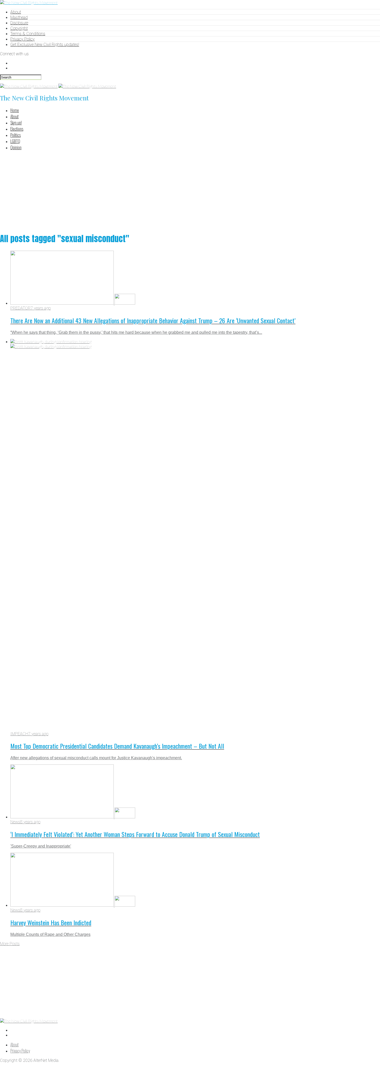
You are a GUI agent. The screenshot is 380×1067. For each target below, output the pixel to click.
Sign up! (16, 123)
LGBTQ (15, 141)
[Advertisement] (190, 191)
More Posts (10, 943)
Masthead (19, 17)
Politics (15, 135)
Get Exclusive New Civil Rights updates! (44, 44)
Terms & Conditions (27, 33)
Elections (16, 129)
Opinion (15, 147)
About (15, 12)
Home (14, 110)
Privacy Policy (22, 39)
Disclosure (19, 22)
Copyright (19, 28)
